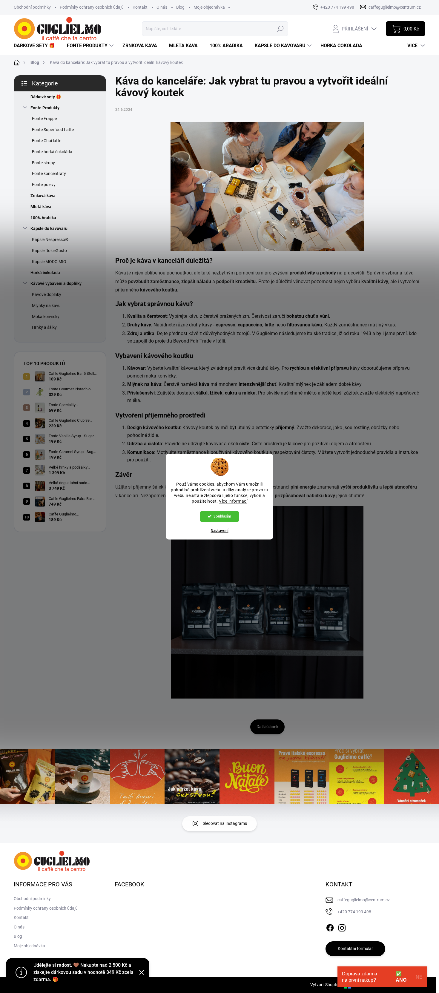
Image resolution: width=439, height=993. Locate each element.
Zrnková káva (43, 195)
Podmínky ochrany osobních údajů (92, 7)
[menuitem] (36, 46)
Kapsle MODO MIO (49, 261)
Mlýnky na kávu (46, 305)
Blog (180, 7)
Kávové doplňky (46, 294)
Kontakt (140, 7)
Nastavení (219, 531)
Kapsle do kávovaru (48, 228)
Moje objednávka (209, 7)
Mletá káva (40, 206)
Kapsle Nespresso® (50, 239)
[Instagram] (341, 926)
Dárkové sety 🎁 (45, 96)
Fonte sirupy (43, 162)
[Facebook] (330, 926)
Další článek (267, 726)
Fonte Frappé (44, 118)
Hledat (280, 28)
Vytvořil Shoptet (325, 984)
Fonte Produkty (44, 107)
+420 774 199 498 (354, 911)
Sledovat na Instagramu (225, 823)
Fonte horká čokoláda (52, 151)
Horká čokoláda (45, 272)
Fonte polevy (44, 184)
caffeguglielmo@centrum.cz (363, 899)
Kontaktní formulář (355, 948)
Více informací (233, 501)
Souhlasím (222, 516)
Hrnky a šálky (44, 327)
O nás (161, 7)
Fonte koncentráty (49, 173)
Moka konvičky (45, 316)
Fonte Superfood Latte (53, 129)
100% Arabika (43, 217)
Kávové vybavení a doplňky (56, 283)
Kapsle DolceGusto (49, 250)
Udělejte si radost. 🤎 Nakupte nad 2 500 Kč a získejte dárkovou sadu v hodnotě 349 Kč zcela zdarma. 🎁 (83, 972)
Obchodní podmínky (32, 7)
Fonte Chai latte (46, 140)
